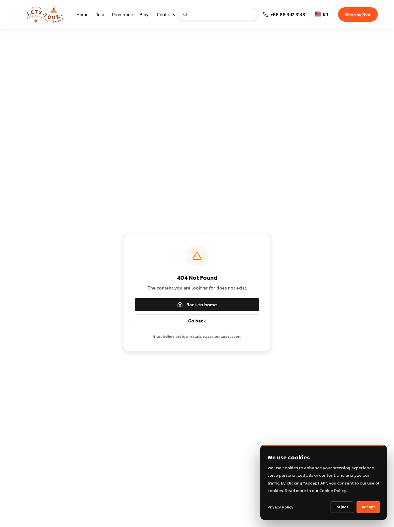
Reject (341, 507)
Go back (197, 320)
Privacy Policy (280, 507)
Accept (368, 507)
